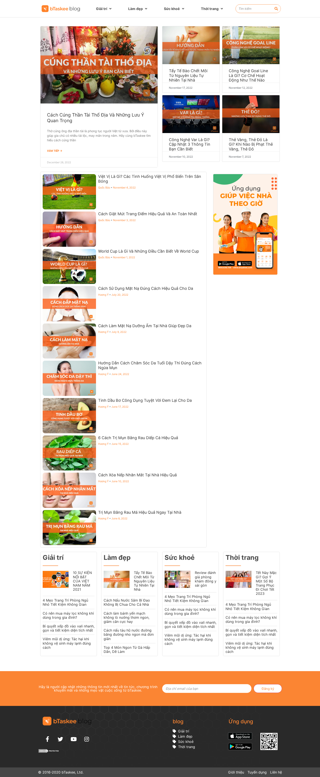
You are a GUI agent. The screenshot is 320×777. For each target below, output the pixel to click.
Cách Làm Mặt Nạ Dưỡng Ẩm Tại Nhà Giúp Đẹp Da (144, 325)
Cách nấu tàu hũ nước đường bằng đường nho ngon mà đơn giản (129, 634)
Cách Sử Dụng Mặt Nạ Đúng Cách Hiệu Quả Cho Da (145, 288)
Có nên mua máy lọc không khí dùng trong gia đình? (68, 615)
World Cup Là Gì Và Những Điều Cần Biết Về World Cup (148, 251)
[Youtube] (73, 739)
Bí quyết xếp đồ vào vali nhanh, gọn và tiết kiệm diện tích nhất (68, 628)
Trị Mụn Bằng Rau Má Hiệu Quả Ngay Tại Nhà (139, 512)
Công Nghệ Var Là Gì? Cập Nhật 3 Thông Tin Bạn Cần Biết (189, 144)
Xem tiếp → (54, 150)
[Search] (276, 9)
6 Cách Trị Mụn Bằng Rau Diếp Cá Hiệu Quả (138, 437)
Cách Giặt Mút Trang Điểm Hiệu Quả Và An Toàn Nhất (147, 214)
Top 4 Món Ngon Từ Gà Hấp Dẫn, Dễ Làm (127, 649)
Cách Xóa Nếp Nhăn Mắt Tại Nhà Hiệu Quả (137, 475)
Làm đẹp (135, 9)
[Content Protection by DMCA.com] (49, 752)
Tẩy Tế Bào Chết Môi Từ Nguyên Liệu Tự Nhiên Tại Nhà (188, 75)
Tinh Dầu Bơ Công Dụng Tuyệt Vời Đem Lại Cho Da (145, 400)
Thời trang (210, 9)
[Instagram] (86, 739)
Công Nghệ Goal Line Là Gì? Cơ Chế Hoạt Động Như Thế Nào (248, 75)
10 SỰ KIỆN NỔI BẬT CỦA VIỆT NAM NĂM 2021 (82, 581)
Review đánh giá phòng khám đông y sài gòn (205, 578)
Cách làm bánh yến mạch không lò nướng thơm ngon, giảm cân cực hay (126, 617)
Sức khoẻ (172, 9)
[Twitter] (60, 739)
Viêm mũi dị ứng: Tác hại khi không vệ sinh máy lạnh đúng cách (67, 643)
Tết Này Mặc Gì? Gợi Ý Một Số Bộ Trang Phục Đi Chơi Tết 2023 (266, 583)
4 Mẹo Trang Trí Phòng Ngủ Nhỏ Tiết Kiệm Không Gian (65, 602)
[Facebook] (47, 739)
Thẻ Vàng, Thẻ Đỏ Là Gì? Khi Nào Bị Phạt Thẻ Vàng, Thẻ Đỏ (251, 144)
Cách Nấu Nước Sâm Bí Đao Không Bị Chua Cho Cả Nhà (127, 602)
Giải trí (101, 9)
